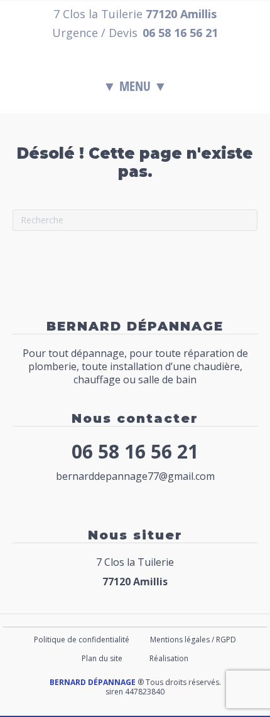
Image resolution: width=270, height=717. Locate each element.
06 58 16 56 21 (135, 451)
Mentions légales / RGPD (193, 639)
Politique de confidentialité (81, 639)
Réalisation (168, 658)
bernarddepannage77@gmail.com (135, 476)
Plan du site (102, 658)
